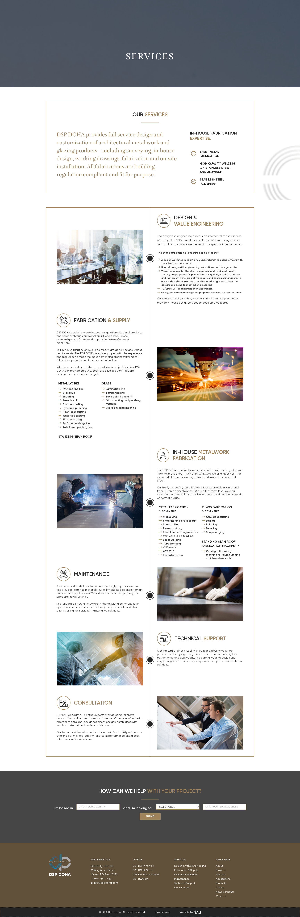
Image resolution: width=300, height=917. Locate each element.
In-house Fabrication (186, 874)
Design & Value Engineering (190, 865)
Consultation (181, 887)
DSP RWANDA (140, 878)
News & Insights (225, 891)
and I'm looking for (138, 808)
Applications (223, 878)
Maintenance (182, 878)
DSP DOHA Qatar (143, 870)
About (219, 865)
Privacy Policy (162, 912)
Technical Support (184, 883)
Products (221, 883)
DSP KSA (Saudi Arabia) (146, 874)
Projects (221, 870)
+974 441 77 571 (103, 878)
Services (221, 874)
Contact (221, 896)
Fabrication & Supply (186, 870)
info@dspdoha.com (106, 882)
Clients (220, 887)
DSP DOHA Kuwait (143, 865)
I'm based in (63, 808)
